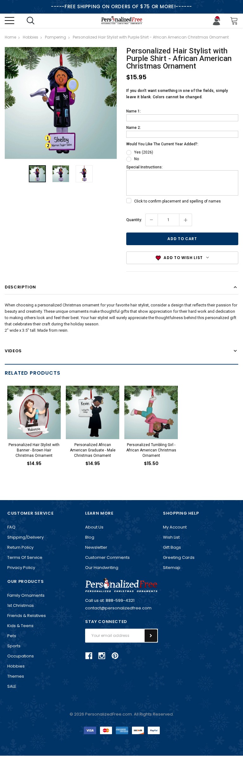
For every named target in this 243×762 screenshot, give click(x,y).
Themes (15, 676)
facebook (88, 655)
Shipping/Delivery (25, 537)
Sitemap (171, 568)
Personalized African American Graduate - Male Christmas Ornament (92, 450)
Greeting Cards (179, 557)
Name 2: (133, 127)
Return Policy (20, 547)
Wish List (171, 537)
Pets (11, 636)
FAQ (11, 527)
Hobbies (16, 666)
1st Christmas (20, 605)
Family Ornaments (26, 595)
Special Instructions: (144, 167)
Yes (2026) (143, 152)
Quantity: (134, 220)
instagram (101, 655)
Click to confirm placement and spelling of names (177, 201)
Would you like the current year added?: (162, 144)
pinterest (115, 655)
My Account (175, 527)
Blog (89, 537)
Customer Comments (107, 557)
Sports (14, 646)
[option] (61, 103)
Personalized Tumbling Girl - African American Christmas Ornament (151, 450)
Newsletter (96, 547)
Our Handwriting (101, 568)
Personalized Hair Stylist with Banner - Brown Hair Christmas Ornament (34, 450)
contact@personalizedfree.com (118, 608)
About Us (94, 527)
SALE (11, 686)
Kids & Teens (20, 626)
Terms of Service (24, 557)
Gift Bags (172, 547)
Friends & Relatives (26, 616)
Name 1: (133, 111)
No (136, 159)
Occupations (20, 656)
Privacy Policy (21, 568)
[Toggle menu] (9, 20)
